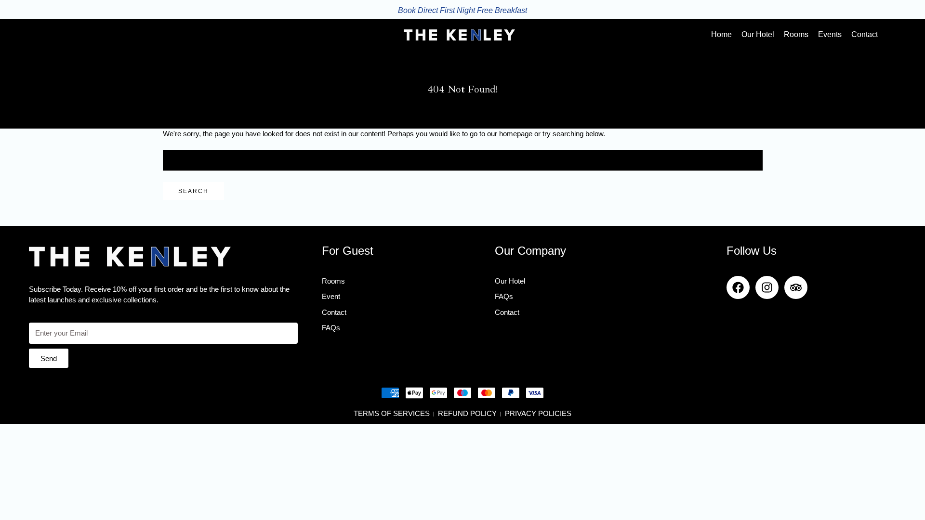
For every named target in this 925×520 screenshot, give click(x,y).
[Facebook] (738, 287)
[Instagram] (767, 287)
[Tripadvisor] (795, 287)
